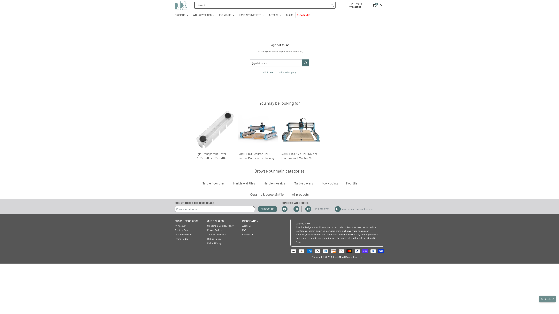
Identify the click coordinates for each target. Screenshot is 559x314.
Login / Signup (355, 3)
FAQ (244, 230)
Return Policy (214, 238)
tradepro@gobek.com (310, 238)
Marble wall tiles (244, 183)
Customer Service (187, 221)
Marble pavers (303, 183)
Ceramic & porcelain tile (267, 194)
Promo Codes (181, 238)
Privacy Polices (214, 230)
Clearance (303, 15)
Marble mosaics (274, 183)
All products (300, 194)
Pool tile (351, 183)
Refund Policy (214, 243)
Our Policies (215, 221)
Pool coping (329, 183)
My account (355, 6)
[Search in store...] (305, 62)
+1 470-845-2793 (321, 209)
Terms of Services (216, 234)
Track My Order (182, 230)
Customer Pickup (183, 234)
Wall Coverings (202, 15)
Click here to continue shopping (279, 72)
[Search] (332, 5)
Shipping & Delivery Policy (220, 225)
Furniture (225, 15)
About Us (247, 225)
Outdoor (273, 15)
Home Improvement (250, 15)
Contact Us (247, 234)
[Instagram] (296, 209)
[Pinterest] (284, 209)
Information (250, 221)
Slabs (289, 15)
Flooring (180, 15)
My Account (180, 225)
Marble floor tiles (213, 183)
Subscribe (267, 209)
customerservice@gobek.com (357, 209)
